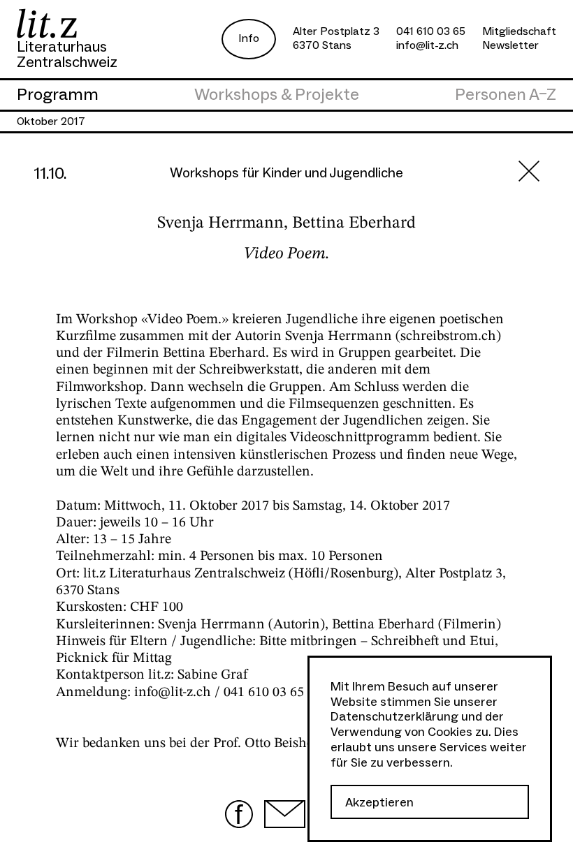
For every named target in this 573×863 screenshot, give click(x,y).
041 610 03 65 (430, 31)
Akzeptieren (379, 803)
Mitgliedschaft (519, 31)
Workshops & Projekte (276, 95)
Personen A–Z (505, 95)
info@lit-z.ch (427, 45)
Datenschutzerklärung (394, 717)
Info (248, 38)
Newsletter (510, 45)
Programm (58, 95)
